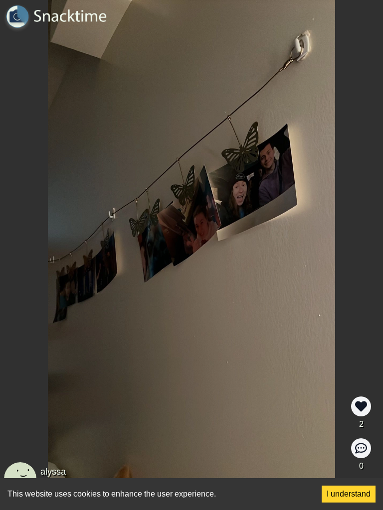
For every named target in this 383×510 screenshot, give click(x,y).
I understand (349, 494)
